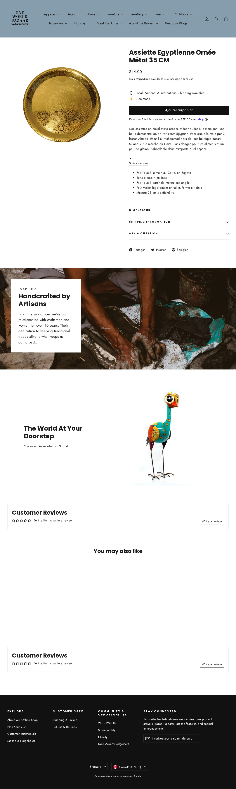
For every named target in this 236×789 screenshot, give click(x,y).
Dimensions (139, 210)
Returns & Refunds (65, 727)
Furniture (113, 14)
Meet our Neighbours (21, 741)
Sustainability (106, 730)
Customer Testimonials (21, 734)
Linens (160, 14)
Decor (72, 14)
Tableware (56, 23)
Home (91, 14)
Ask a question (143, 233)
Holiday (80, 23)
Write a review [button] (212, 521)
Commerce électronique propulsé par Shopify (118, 776)
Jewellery (137, 14)
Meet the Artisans (109, 23)
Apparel (50, 14)
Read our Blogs (176, 23)
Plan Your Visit (16, 727)
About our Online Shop (22, 720)
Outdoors (182, 14)
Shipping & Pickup (65, 720)
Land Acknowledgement (113, 744)
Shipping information (149, 222)
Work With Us (107, 723)
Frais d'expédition (139, 79)
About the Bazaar (142, 23)
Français (95, 766)
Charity (102, 737)
